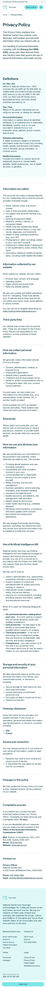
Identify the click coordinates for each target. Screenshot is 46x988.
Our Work (6, 948)
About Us (6, 939)
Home (5, 15)
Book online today (10, 937)
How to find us (8, 942)
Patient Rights (29, 963)
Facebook (7, 957)
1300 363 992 (16, 842)
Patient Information (10, 945)
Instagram (6, 960)
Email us (27, 939)
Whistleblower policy (32, 966)
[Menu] (41, 7)
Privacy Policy (29, 960)
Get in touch (28, 937)
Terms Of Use (29, 957)
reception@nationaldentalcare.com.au (26, 878)
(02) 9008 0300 (17, 875)
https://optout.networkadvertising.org (19, 311)
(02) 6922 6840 (30, 942)
